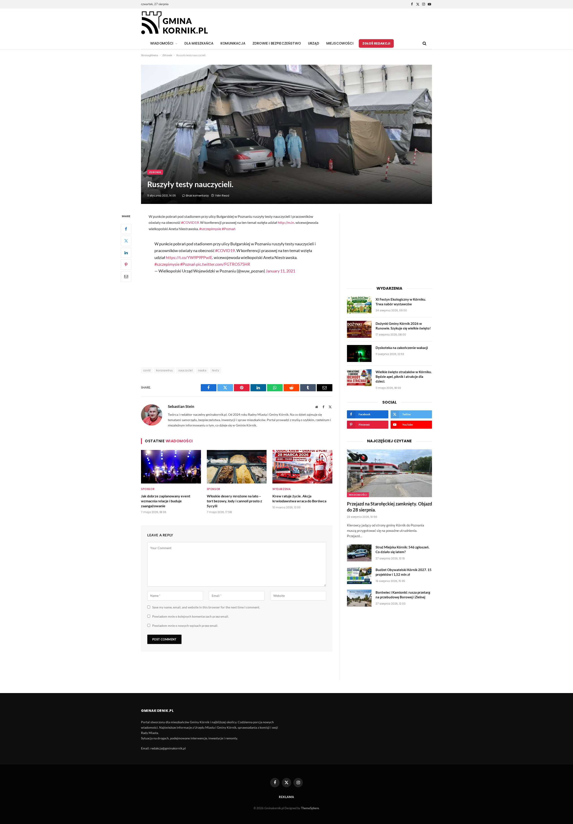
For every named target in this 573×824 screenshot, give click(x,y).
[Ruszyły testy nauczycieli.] (286, 134)
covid (146, 370)
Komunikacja (232, 43)
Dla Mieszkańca (198, 43)
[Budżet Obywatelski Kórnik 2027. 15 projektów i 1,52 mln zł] (359, 575)
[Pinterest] (126, 264)
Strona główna (149, 55)
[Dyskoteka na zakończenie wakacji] (359, 353)
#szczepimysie (210, 229)
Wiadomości (358, 495)
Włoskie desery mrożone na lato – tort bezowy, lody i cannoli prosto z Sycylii (234, 501)
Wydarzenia (281, 489)
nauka (202, 370)
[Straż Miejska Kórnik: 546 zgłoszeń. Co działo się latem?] (359, 552)
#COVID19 (190, 222)
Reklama (286, 797)
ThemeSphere (310, 808)
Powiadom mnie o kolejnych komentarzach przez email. (190, 616)
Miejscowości (339, 43)
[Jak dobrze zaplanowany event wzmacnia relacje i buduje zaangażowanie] (171, 467)
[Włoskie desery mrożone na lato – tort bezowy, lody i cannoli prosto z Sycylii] (237, 467)
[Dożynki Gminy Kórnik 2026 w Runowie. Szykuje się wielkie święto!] (359, 329)
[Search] (424, 44)
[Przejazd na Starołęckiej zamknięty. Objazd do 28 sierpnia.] (389, 473)
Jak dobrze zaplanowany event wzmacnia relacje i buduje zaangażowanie (165, 501)
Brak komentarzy (197, 195)
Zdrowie (167, 55)
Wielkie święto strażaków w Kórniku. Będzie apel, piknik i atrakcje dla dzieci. (404, 376)
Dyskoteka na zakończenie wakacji (402, 348)
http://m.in (286, 222)
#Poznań (228, 229)
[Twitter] (126, 241)
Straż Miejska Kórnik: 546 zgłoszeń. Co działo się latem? (402, 549)
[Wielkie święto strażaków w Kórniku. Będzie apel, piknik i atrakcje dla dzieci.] (359, 377)
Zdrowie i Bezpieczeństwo (276, 43)
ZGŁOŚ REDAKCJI (376, 43)
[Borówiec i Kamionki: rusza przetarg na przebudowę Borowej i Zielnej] (359, 598)
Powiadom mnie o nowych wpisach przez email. (185, 625)
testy (215, 370)
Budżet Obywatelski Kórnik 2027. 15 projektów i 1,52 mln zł (404, 572)
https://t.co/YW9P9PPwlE (189, 257)
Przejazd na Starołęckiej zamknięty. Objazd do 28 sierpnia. (389, 506)
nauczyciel (185, 370)
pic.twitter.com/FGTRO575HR (223, 264)
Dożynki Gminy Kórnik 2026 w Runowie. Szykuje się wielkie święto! (403, 325)
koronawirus (164, 370)
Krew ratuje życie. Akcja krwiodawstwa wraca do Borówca (299, 498)
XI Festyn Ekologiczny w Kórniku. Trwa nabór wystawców (401, 301)
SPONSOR (147, 489)
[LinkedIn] (126, 253)
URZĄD (313, 43)
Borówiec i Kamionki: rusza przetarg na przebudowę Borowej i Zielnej (403, 594)
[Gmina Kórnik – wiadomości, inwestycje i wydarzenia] (174, 23)
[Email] (126, 276)
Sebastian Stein (181, 406)
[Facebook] (126, 229)
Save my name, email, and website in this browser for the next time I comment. (206, 607)
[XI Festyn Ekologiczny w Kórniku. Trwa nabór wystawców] (359, 305)
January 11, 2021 (280, 270)
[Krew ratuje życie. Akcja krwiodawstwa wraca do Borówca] (302, 467)
